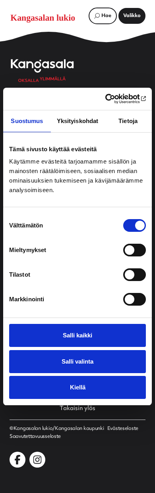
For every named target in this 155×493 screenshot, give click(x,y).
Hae (106, 16)
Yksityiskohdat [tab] (77, 120)
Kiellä (77, 387)
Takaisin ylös (77, 408)
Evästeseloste (122, 428)
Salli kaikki (77, 335)
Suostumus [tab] (27, 120)
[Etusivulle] (47, 18)
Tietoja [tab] (128, 120)
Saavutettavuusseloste (35, 436)
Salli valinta (77, 361)
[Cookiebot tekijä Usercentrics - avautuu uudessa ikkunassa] (111, 99)
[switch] (134, 250)
